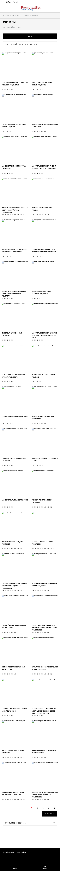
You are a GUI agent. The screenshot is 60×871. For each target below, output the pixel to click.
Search (45, 869)
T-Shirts (26, 16)
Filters (30, 36)
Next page (49, 813)
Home (17, 16)
